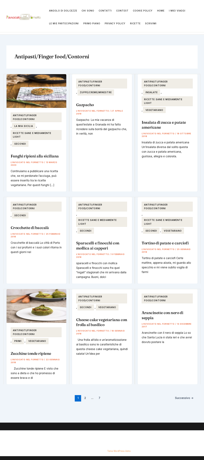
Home (160, 10)
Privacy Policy (115, 23)
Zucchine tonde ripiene (31, 353)
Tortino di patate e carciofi (165, 243)
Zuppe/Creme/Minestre (96, 92)
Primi (18, 341)
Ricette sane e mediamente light (32, 135)
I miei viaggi (177, 10)
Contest (122, 10)
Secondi (20, 143)
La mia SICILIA (23, 126)
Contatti (105, 10)
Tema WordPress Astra (119, 451)
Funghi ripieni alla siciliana (35, 156)
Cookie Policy (143, 10)
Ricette (135, 23)
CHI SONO (88, 10)
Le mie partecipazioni (64, 23)
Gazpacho (85, 104)
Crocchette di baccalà (30, 227)
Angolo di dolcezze (63, 10)
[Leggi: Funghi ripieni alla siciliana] (36, 90)
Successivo (184, 398)
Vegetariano (154, 110)
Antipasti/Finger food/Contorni (25, 117)
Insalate (152, 92)
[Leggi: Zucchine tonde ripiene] (36, 305)
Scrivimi (151, 23)
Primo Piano (91, 23)
